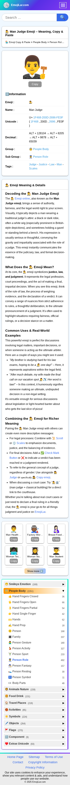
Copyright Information (42, 762)
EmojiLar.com (20, 5)
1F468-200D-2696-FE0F (48, 117)
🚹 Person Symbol (19, 677)
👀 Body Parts (17, 683)
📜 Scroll (57, 438)
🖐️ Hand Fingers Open (22, 602)
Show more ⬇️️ (35, 571)
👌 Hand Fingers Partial (22, 607)
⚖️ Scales (19, 443)
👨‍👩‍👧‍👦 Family (14, 636)
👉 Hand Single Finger (22, 613)
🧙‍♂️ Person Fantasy (19, 665)
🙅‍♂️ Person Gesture (19, 642)
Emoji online (22, 198)
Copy (35, 84)
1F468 (34, 121)
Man (60, 164)
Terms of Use (54, 757)
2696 (52, 121)
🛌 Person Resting (19, 671)
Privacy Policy (35, 767)
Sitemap (34, 757)
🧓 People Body (39, 149)
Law (52, 164)
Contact (18, 762)
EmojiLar (40, 511)
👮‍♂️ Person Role (38, 156)
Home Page (15, 757)
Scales (33, 168)
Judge (33, 164)
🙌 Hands (14, 619)
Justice (43, 164)
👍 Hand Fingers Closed (23, 596)
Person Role (56, 42)
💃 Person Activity (19, 648)
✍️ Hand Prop (16, 625)
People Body (40, 42)
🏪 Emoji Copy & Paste (17, 42)
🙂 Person (14, 631)
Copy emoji (43, 477)
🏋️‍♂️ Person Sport (18, 654)
